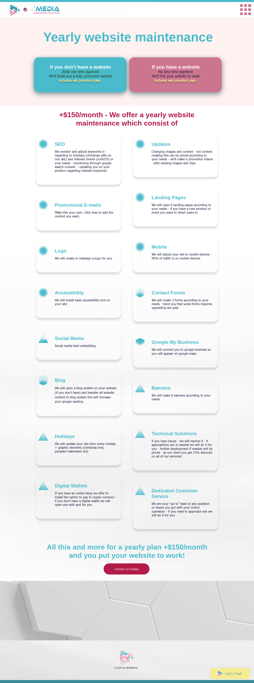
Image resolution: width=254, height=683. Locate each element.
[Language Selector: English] (27, 10)
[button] (126, 568)
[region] (175, 7)
